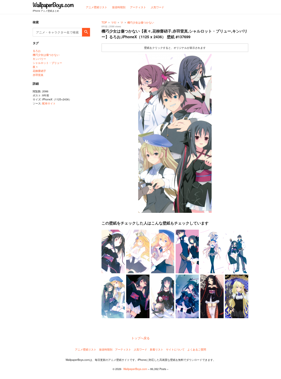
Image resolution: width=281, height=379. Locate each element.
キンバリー (39, 59)
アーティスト (123, 349)
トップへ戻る (140, 338)
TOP (104, 22)
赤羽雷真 (38, 75)
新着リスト (156, 349)
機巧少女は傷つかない (46, 55)
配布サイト (49, 103)
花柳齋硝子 (39, 71)
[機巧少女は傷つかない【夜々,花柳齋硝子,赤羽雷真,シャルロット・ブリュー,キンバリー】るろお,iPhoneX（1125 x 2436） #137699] (175, 133)
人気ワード (140, 349)
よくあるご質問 (196, 349)
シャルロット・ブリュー (47, 63)
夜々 (35, 67)
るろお (37, 51)
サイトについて (175, 349)
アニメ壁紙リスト (85, 349)
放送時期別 (105, 349)
